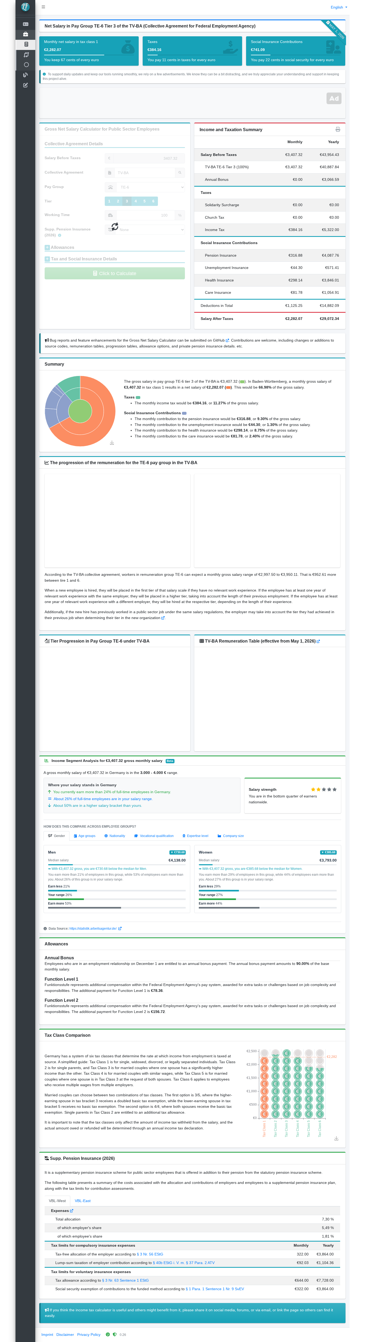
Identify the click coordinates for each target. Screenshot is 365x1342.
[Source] (163, 618)
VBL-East (83, 1201)
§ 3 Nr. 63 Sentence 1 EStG (125, 1280)
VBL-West (57, 1201)
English (337, 7)
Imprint (47, 1334)
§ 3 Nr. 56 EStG (150, 1254)
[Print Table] (338, 130)
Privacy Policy (88, 1334)
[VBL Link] (71, 1210)
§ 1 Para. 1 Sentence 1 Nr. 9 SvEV (215, 1289)
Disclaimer (65, 1334)
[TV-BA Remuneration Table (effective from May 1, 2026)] (318, 641)
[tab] (56, 836)
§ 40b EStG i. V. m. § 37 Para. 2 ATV (184, 1263)
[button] (43, 7)
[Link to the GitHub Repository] (227, 340)
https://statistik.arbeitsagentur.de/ (93, 928)
